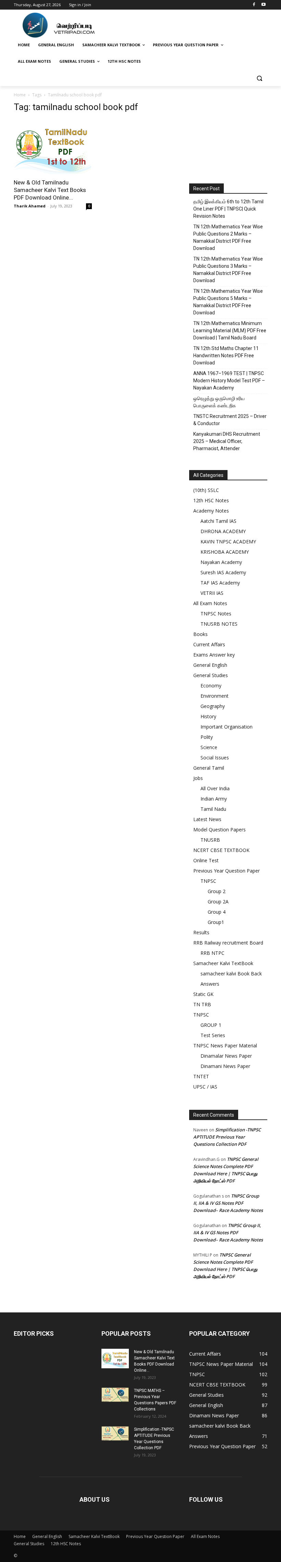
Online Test (206, 860)
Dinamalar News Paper (226, 1056)
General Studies (210, 675)
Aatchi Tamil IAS (218, 521)
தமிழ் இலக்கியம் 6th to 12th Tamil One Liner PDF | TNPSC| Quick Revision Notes (228, 209)
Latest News (207, 819)
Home (20, 95)
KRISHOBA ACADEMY (224, 552)
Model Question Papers (219, 829)
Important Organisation (226, 726)
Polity (206, 737)
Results (201, 932)
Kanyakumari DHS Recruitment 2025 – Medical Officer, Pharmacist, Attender (226, 441)
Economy (210, 685)
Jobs (198, 778)
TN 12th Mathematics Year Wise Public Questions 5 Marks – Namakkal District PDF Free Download (228, 301)
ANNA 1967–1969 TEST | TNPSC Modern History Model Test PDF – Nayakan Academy (229, 380)
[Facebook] (254, 5)
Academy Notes (211, 510)
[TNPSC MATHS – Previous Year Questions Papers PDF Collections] (115, 1394)
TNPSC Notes (215, 613)
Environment (214, 696)
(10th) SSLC (206, 490)
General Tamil (208, 768)
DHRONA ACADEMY (223, 531)
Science (208, 747)
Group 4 (216, 912)
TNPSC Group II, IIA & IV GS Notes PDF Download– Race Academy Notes (228, 1203)
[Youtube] (263, 5)
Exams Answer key (214, 654)
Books (200, 634)
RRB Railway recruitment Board (228, 942)
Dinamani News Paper (225, 1066)
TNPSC (208, 881)
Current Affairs (209, 644)
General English (210, 665)
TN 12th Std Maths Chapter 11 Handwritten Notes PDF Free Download (226, 355)
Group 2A (218, 901)
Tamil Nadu (213, 809)
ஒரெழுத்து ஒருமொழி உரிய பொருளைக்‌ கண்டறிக (219, 402)
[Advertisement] (228, 136)
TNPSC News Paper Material (225, 1045)
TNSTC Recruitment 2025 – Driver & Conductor (230, 419)
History (208, 716)
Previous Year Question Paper (226, 870)
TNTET (201, 1076)
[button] (259, 78)
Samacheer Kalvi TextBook (223, 963)
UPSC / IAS (205, 1086)
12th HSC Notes (211, 500)
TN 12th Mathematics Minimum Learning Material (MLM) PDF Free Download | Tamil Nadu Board (229, 330)
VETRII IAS (211, 593)
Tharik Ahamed (30, 205)
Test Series (212, 1035)
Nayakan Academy (221, 562)
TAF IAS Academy (220, 582)
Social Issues (214, 757)
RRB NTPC (212, 953)
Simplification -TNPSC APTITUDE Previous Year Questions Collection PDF (227, 1137)
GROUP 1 (210, 1025)
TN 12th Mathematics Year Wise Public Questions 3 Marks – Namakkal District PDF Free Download (228, 269)
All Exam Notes (210, 603)
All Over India (215, 788)
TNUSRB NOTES (218, 624)
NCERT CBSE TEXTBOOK (221, 850)
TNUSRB (210, 840)
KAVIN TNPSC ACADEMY (228, 541)
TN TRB (202, 1004)
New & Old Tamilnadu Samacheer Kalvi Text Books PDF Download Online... (50, 190)
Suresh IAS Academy (223, 572)
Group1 (216, 922)
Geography (212, 706)
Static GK (203, 994)
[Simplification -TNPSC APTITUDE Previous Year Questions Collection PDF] (115, 1433)
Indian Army (213, 798)
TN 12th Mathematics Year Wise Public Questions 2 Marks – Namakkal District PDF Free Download (228, 237)
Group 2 (216, 891)
